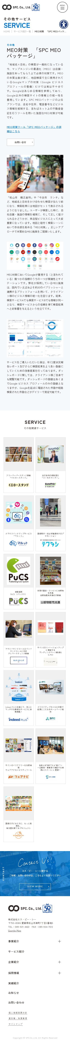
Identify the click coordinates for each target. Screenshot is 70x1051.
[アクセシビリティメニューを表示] (63, 24)
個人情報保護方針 (18, 1012)
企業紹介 (13, 962)
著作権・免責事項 (18, 1018)
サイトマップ (16, 1024)
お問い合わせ (16, 1002)
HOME (7, 31)
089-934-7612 (45, 926)
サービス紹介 (16, 951)
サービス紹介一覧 (22, 31)
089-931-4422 (22, 926)
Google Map (14, 930)
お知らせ (13, 993)
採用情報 (13, 973)
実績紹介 (13, 983)
